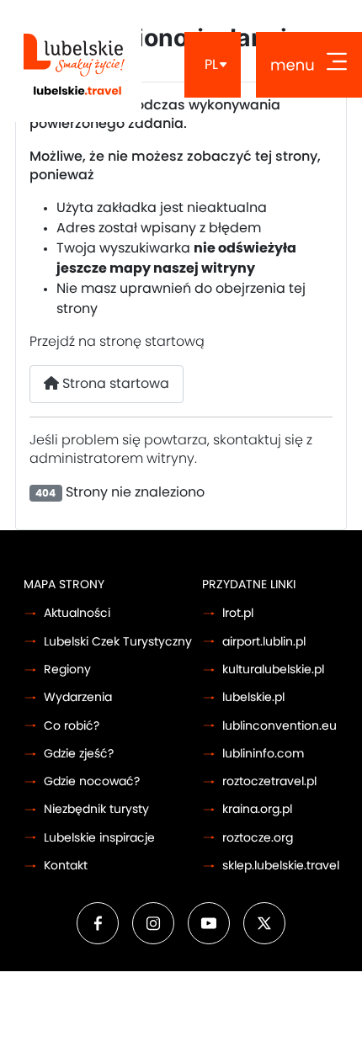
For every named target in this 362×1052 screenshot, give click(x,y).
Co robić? (71, 726)
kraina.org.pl (257, 809)
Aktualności (77, 613)
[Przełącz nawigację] (309, 65)
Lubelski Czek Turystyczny (118, 641)
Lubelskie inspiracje (99, 838)
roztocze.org (257, 838)
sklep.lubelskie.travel (280, 865)
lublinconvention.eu (279, 726)
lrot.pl (237, 613)
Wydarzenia (78, 697)
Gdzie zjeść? (79, 753)
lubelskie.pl (253, 697)
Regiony (67, 669)
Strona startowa (114, 384)
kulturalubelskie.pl (273, 669)
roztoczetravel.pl (269, 781)
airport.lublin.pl (264, 641)
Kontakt (66, 865)
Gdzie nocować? (92, 781)
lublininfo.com (263, 753)
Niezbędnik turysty (96, 809)
